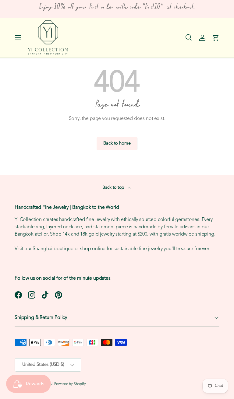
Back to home (116, 143)
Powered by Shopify (70, 384)
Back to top (113, 187)
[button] (215, 37)
